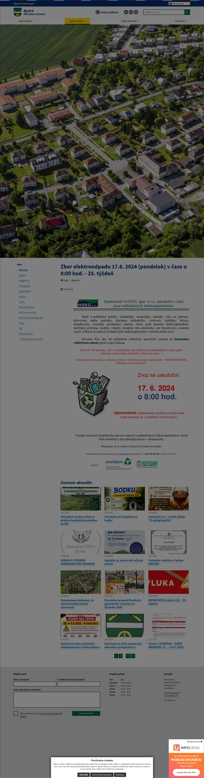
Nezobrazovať (194, 741)
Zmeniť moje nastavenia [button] (102, 775)
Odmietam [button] (120, 775)
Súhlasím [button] (83, 775)
